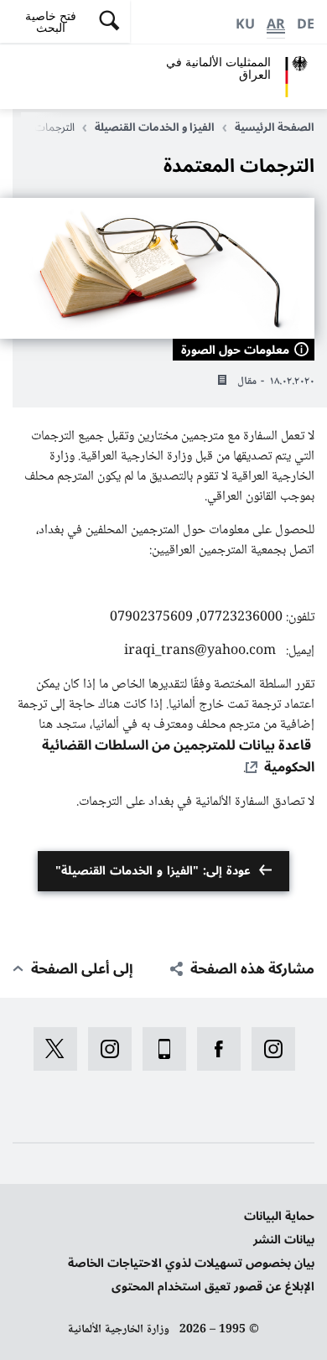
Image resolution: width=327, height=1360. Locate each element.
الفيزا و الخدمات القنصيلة (155, 127)
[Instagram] (268, 1049)
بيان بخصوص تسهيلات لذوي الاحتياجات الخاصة (191, 1263)
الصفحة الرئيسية (274, 127)
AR (276, 24)
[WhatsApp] (159, 1049)
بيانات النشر (283, 1240)
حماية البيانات (279, 1216)
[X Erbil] (50, 1049)
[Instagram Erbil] (104, 1049)
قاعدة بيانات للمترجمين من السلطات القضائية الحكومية (178, 756)
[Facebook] (213, 1049)
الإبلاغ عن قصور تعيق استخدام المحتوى (213, 1286)
